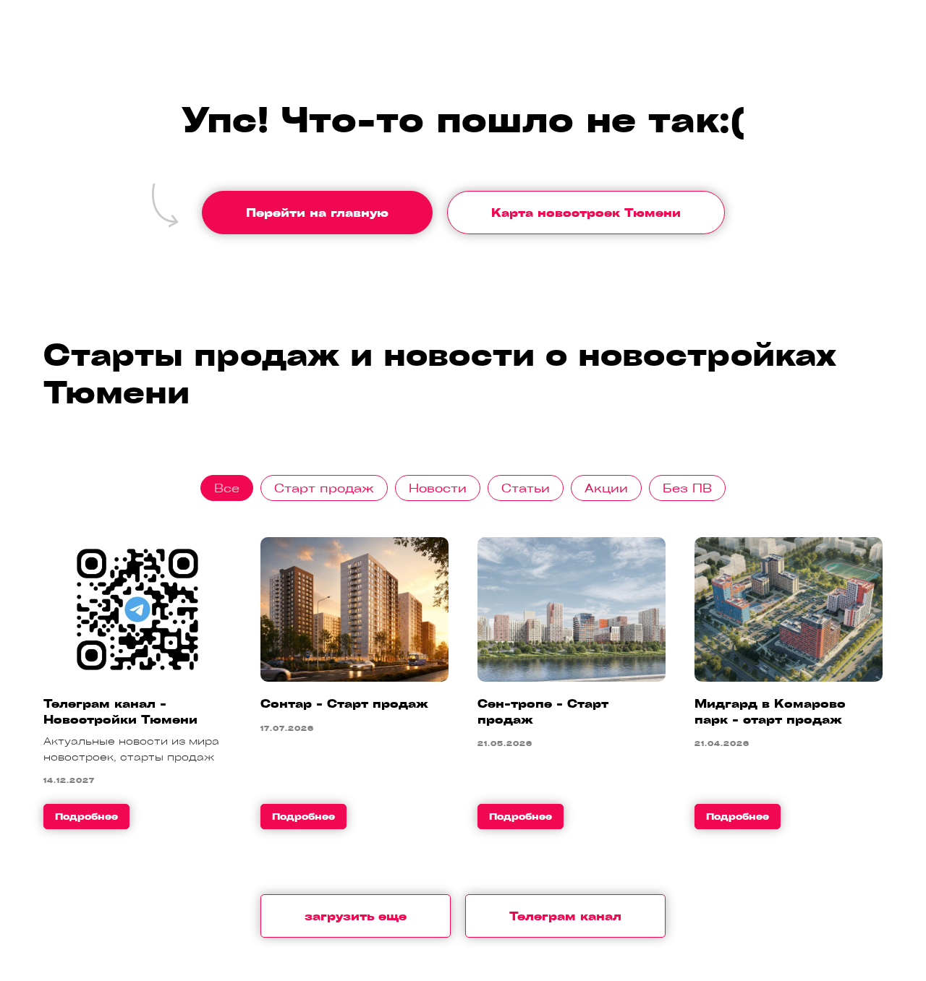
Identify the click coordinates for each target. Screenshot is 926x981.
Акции (606, 487)
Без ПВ (687, 487)
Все (226, 487)
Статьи (525, 487)
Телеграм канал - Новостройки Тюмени (120, 711)
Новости (438, 487)
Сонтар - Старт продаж (344, 703)
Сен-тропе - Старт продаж (542, 711)
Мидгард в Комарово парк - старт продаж (770, 711)
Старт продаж (324, 487)
